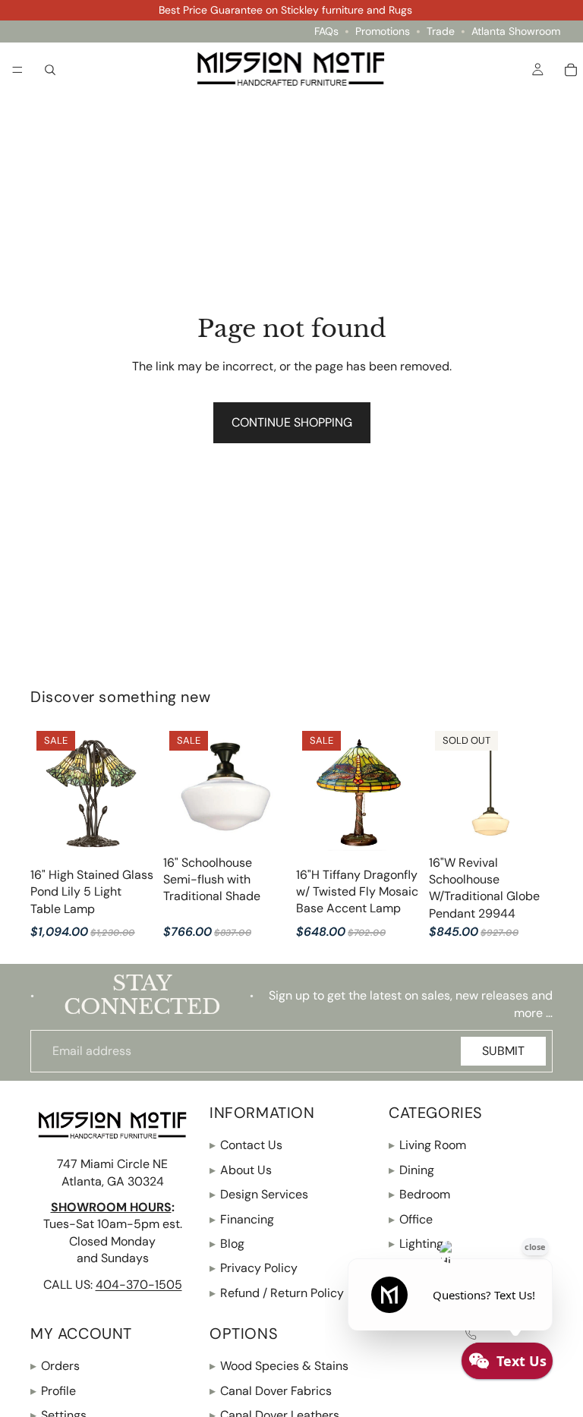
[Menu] (17, 69)
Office (411, 1219)
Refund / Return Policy (277, 1293)
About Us (241, 1170)
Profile (53, 1391)
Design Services (259, 1195)
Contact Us (246, 1146)
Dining (411, 1170)
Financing (242, 1219)
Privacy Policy (254, 1269)
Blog (227, 1244)
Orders (55, 1366)
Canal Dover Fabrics (271, 1391)
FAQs (326, 31)
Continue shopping (292, 422)
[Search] (50, 69)
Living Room (427, 1146)
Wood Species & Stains (279, 1366)
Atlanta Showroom (515, 31)
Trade (441, 31)
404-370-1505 (139, 1285)
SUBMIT (503, 1051)
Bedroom (419, 1195)
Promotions (382, 31)
